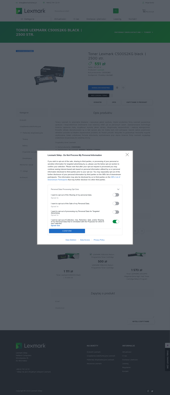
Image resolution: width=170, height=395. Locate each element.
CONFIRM (67, 231)
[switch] (116, 195)
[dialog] (85, 198)
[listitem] (85, 189)
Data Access (85, 240)
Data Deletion (71, 240)
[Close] (128, 155)
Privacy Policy (99, 240)
